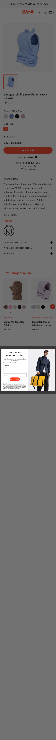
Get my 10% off (14, 379)
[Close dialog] (53, 351)
